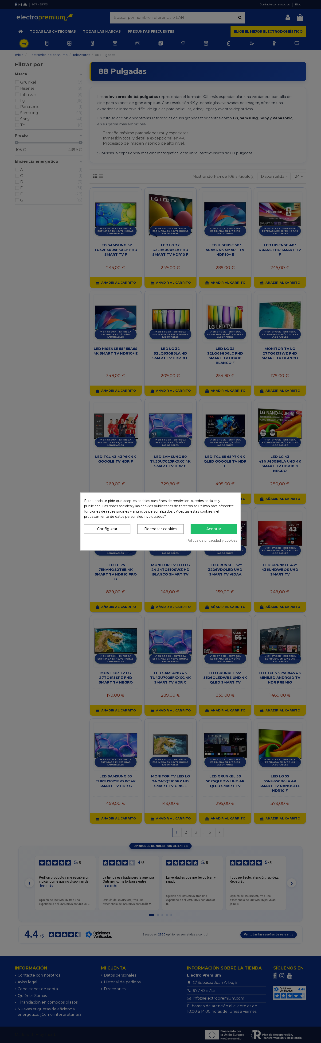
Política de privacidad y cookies (211, 540)
